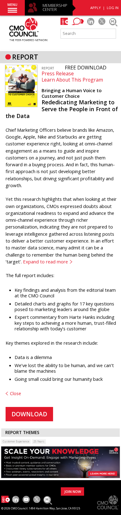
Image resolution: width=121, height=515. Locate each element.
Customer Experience (16, 441)
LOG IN (113, 7)
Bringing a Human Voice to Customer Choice (71, 93)
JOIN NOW (72, 491)
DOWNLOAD (29, 414)
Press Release (58, 73)
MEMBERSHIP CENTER (55, 8)
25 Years (39, 441)
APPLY (95, 7)
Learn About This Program (72, 79)
